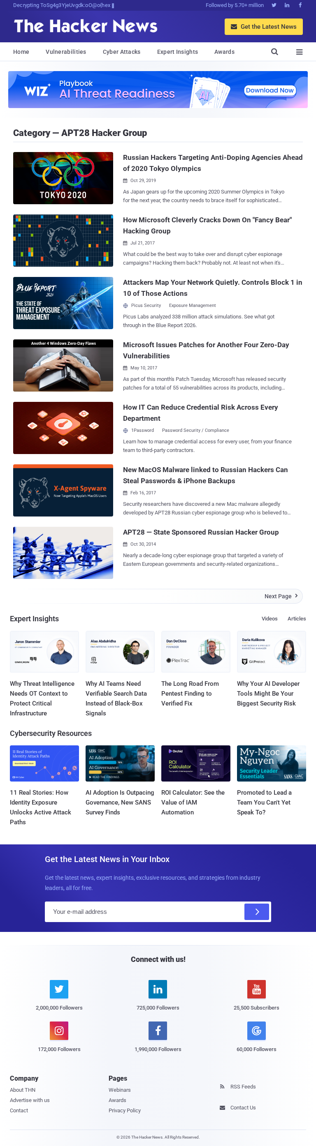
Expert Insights (177, 51)
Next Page (281, 596)
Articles (297, 619)
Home (21, 51)
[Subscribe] (256, 912)
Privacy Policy (125, 1110)
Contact (19, 1110)
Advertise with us (30, 1100)
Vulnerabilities (66, 51)
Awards (224, 51)
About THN (22, 1090)
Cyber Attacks (122, 51)
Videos (270, 619)
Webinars (120, 1090)
